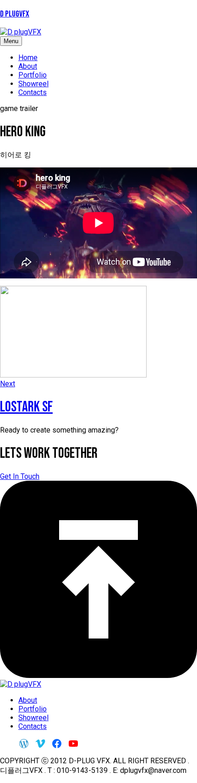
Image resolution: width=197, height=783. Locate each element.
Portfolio (32, 75)
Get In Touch (19, 476)
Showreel (33, 83)
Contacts (32, 92)
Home (28, 57)
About (27, 66)
